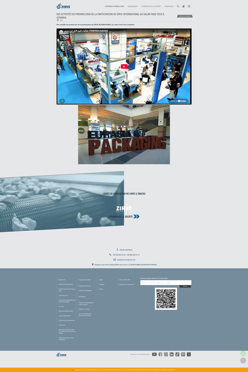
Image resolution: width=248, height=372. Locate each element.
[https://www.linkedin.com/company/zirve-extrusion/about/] (172, 354)
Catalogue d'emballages (85, 290)
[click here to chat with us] (243, 360)
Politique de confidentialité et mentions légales (86, 303)
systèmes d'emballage (114, 6)
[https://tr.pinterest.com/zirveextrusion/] (183, 354)
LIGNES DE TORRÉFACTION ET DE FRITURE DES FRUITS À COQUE (67, 331)
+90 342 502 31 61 (119, 255)
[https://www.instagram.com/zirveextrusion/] (166, 354)
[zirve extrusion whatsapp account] (243, 353)
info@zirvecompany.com (126, 260)
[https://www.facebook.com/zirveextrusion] (160, 354)
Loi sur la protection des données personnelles (85, 314)
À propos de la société (151, 6)
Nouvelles (169, 6)
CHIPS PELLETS (63, 295)
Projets (101, 280)
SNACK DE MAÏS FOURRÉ (66, 311)
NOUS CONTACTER (124, 280)
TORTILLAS (62, 325)
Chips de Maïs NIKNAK (65, 316)
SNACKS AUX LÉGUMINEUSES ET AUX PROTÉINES (67, 301)
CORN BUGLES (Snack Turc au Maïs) (67, 290)
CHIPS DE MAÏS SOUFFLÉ (66, 284)
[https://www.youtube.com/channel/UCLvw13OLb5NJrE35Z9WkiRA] (154, 354)
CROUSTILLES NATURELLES (67, 320)
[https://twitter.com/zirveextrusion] (189, 354)
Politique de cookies (84, 309)
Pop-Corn (61, 306)
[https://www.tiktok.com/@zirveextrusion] (177, 354)
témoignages (82, 296)
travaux (101, 289)
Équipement (133, 6)
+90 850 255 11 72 (133, 255)
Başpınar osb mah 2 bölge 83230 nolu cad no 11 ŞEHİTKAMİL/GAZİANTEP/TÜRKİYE (126, 265)
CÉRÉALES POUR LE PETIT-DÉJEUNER (66, 338)
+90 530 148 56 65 (125, 250)
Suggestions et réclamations (126, 284)
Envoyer (185, 286)
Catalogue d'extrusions (85, 286)
